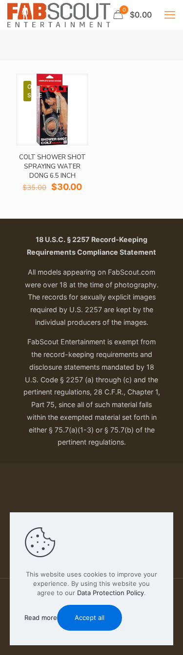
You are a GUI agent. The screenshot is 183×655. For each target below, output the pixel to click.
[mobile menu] (170, 14)
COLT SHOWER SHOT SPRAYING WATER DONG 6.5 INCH (52, 166)
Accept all (89, 617)
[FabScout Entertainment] (58, 14)
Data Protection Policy (110, 593)
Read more (40, 617)
